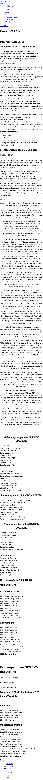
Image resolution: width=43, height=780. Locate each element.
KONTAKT (7, 22)
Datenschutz (8, 772)
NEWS (6, 12)
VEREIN (7, 15)
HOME (6, 10)
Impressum (8, 775)
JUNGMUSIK (8, 19)
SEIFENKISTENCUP (11, 17)
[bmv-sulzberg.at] (6, 6)
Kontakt (6, 777)
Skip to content (5, 1)
